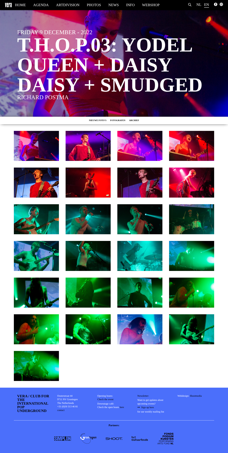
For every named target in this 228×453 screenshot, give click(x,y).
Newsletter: (143, 396)
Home (20, 5)
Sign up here (147, 407)
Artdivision (67, 5)
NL (198, 5)
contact (60, 410)
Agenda (41, 5)
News (113, 5)
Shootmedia (196, 396)
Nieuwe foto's (97, 120)
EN (206, 5)
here (122, 407)
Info (130, 5)
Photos (94, 5)
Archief (134, 120)
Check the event (105, 399)
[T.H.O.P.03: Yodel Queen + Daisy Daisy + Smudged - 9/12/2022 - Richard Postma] (36, 146)
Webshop (151, 5)
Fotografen (118, 120)
